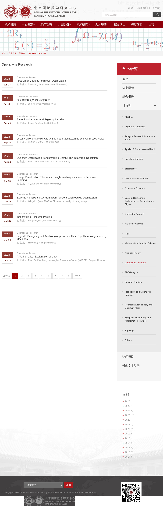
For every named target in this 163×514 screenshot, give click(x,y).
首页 (130, 8)
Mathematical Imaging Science (140, 243)
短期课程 (128, 87)
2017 (127, 443)
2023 (127, 415)
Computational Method (136, 178)
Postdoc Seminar (133, 282)
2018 (127, 438)
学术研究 (82, 24)
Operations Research (37, 53)
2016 (127, 447)
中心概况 (27, 24)
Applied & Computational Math (140, 149)
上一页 (6, 275)
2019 (127, 433)
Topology (129, 330)
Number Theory (133, 253)
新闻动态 (46, 24)
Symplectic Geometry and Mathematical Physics (138, 319)
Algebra (129, 117)
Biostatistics (131, 168)
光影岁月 (137, 24)
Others (128, 340)
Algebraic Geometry (135, 126)
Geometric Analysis (134, 214)
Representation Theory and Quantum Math (138, 306)
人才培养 (101, 24)
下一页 (77, 275)
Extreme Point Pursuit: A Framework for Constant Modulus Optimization (57, 197)
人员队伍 (63, 24)
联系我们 (143, 8)
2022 (127, 420)
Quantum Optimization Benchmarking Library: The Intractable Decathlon (57, 158)
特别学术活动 (131, 365)
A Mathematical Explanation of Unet (37, 256)
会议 (125, 79)
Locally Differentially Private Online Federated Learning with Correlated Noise (60, 138)
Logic (127, 233)
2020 (127, 429)
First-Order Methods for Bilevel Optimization (41, 80)
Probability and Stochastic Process (138, 293)
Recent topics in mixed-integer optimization (41, 119)
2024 (127, 410)
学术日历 (10, 24)
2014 (127, 456)
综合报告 (128, 96)
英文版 (156, 8)
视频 (151, 24)
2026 (127, 401)
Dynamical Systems (135, 188)
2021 (127, 424)
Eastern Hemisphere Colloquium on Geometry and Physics (139, 201)
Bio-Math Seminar (134, 159)
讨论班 (22, 53)
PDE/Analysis (131, 272)
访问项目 (128, 356)
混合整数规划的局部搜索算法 (33, 100)
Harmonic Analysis (134, 223)
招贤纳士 (119, 24)
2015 (127, 452)
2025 (127, 406)
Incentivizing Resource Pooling (34, 217)
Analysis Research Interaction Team (140, 138)
